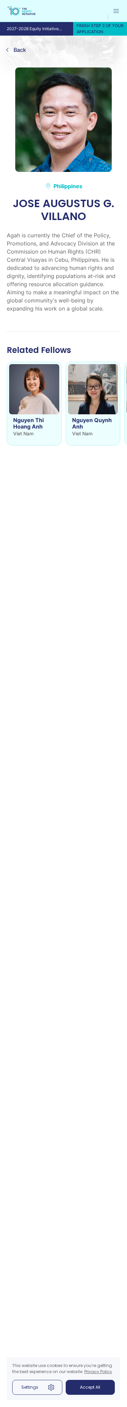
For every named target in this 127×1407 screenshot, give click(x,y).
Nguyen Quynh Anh (92, 423)
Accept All (90, 1387)
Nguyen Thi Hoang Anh (28, 423)
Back (20, 49)
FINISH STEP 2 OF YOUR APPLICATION (100, 28)
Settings (29, 1387)
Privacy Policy (98, 1371)
